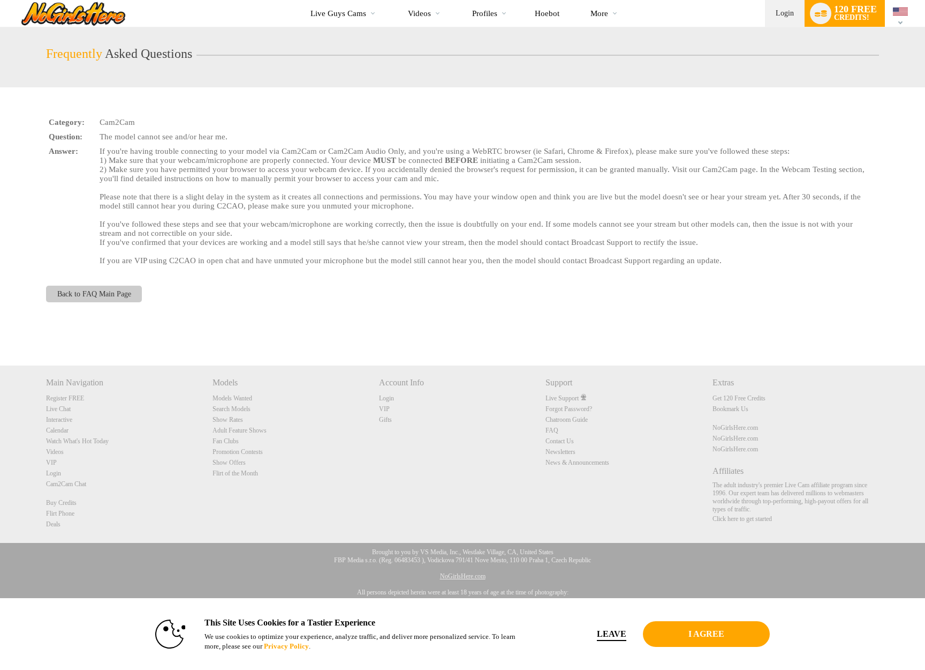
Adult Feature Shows (240, 430)
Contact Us (559, 441)
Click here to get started (742, 519)
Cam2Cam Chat (66, 484)
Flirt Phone (60, 513)
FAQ (551, 430)
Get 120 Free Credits (738, 398)
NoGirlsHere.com (735, 427)
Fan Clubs (226, 441)
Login (785, 13)
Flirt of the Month (235, 473)
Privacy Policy (286, 646)
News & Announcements (577, 462)
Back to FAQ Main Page (94, 294)
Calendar (57, 430)
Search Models (232, 409)
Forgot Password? (568, 409)
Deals (53, 524)
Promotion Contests (238, 452)
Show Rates (228, 419)
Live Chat (58, 409)
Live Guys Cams (338, 13)
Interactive (59, 419)
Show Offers (229, 462)
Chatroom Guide (566, 419)
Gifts (385, 419)
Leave (611, 633)
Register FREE (65, 398)
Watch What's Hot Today (77, 441)
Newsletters (560, 452)
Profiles (484, 13)
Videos (419, 13)
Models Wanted (232, 398)
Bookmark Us (730, 409)
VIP (51, 462)
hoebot (547, 13)
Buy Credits (61, 503)
